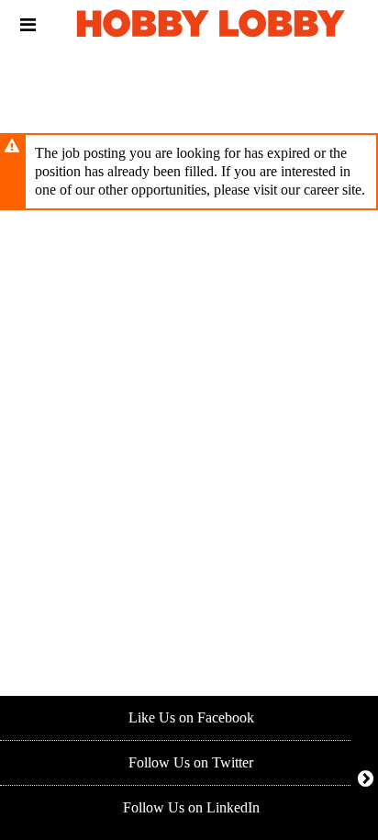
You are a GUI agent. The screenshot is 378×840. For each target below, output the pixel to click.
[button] (28, 24)
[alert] (189, 171)
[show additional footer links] (365, 778)
